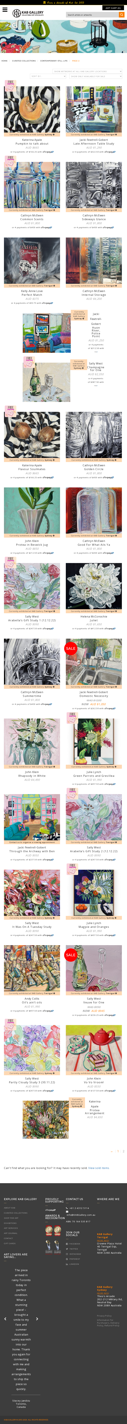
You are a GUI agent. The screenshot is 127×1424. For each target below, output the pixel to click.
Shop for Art (11, 1218)
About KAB (9, 1208)
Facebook (74, 1244)
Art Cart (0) (113, 8)
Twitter (73, 1249)
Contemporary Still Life (54, 61)
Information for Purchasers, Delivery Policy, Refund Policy (108, 1323)
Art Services (11, 1228)
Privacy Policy (104, 1315)
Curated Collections (15, 1213)
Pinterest (74, 1259)
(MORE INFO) (103, 1240)
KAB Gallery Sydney (105, 1288)
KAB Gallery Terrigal (105, 1235)
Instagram (75, 1254)
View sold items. (99, 1168)
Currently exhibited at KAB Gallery (31, 134)
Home (4, 61)
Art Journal (11, 1233)
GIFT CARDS (10, 1243)
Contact (8, 1238)
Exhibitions (10, 1223)
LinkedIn (74, 1264)
